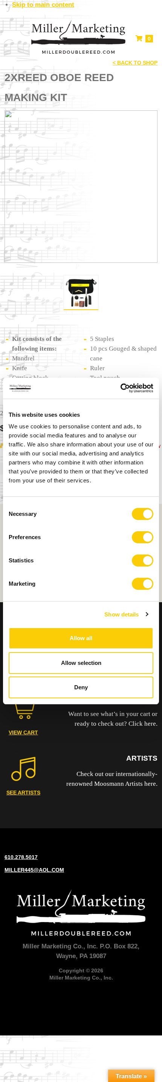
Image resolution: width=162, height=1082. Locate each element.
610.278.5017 (21, 857)
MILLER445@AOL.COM (34, 870)
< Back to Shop (135, 63)
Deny (81, 687)
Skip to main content (43, 4)
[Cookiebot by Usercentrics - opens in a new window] (120, 388)
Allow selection (81, 663)
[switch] (142, 537)
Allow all (81, 638)
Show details (121, 614)
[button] (11, 39)
